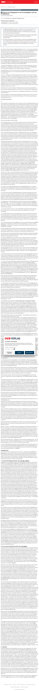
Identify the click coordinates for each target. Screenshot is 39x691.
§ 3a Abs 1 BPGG (33, 34)
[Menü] (37, 2)
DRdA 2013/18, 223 (31, 278)
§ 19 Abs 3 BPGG (29, 56)
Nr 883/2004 (33, 66)
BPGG (32, 269)
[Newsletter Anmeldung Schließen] (35, 660)
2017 (5, 6)
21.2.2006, (26, 163)
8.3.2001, (14, 168)
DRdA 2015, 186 (18, 463)
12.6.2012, (19, 278)
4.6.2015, (25, 183)
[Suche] (35, 2)
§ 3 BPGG (26, 83)
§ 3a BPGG (14, 18)
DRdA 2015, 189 (12, 307)
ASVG (31, 76)
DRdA (2, 6)
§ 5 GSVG (18, 156)
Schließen (20, 687)
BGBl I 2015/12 (21, 18)
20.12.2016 (7, 20)
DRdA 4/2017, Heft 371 (11, 6)
